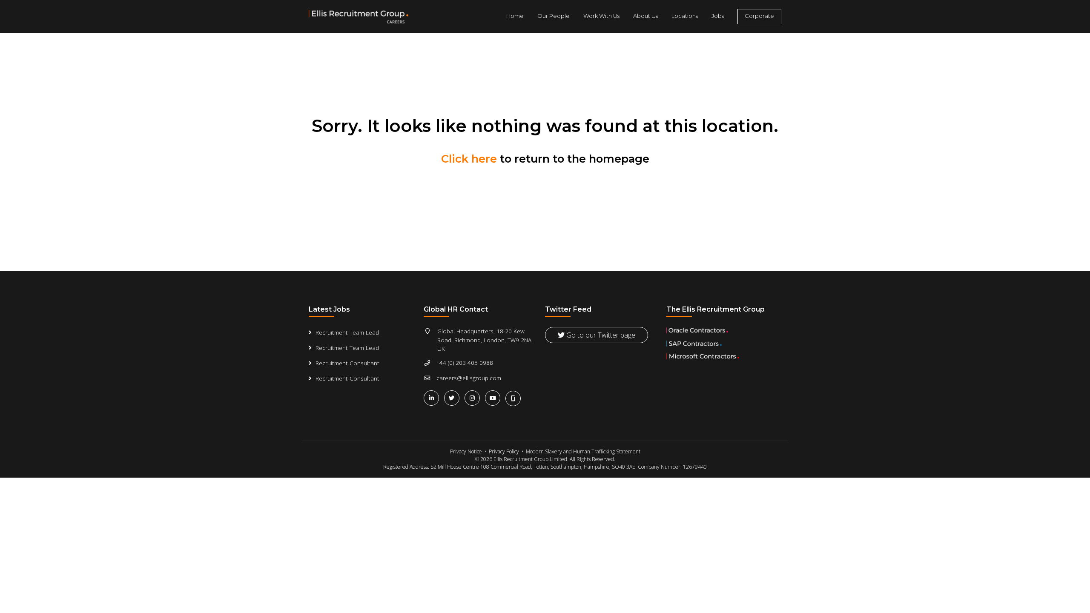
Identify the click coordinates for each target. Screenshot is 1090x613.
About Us (645, 15)
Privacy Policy (504, 451)
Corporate (759, 15)
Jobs (717, 15)
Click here (469, 158)
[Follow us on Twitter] (453, 398)
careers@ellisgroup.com (468, 378)
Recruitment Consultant (347, 363)
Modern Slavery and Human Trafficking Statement (583, 451)
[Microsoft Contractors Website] (723, 356)
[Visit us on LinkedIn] (433, 398)
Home (515, 15)
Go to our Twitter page (600, 335)
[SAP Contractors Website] (723, 343)
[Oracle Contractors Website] (723, 330)
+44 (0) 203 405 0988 (464, 362)
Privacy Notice (466, 451)
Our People (553, 15)
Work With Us (601, 15)
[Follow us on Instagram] (474, 398)
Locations (684, 15)
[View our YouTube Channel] (494, 398)
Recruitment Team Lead (347, 332)
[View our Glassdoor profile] (513, 397)
